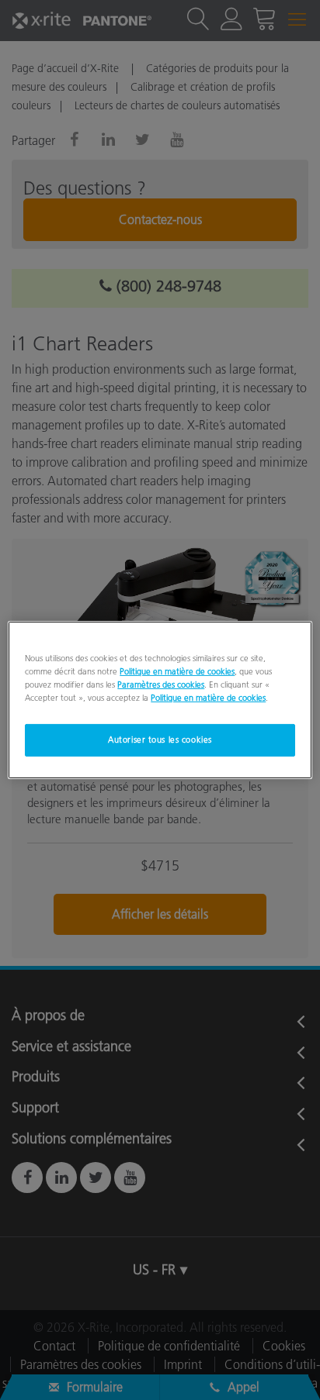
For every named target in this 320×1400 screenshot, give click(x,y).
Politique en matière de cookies (177, 671)
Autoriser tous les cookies (160, 739)
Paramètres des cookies (160, 684)
